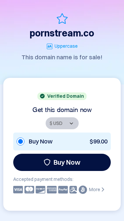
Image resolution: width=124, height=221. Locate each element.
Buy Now (67, 162)
